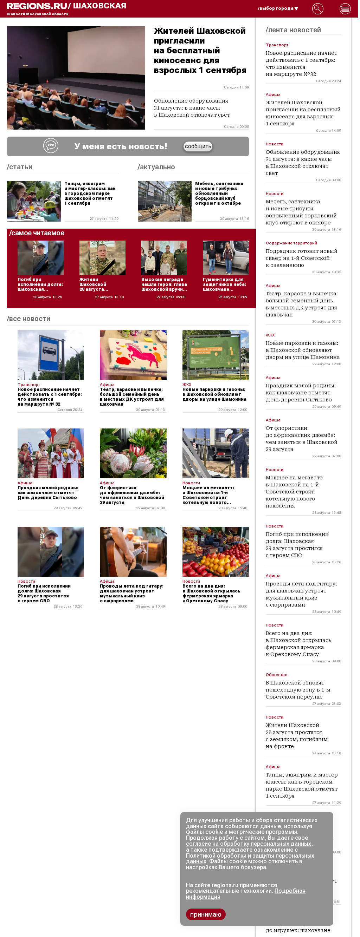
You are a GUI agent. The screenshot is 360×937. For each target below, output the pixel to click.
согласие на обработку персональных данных (248, 843)
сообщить (198, 146)
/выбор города (276, 8)
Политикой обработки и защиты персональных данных (250, 858)
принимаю (205, 914)
